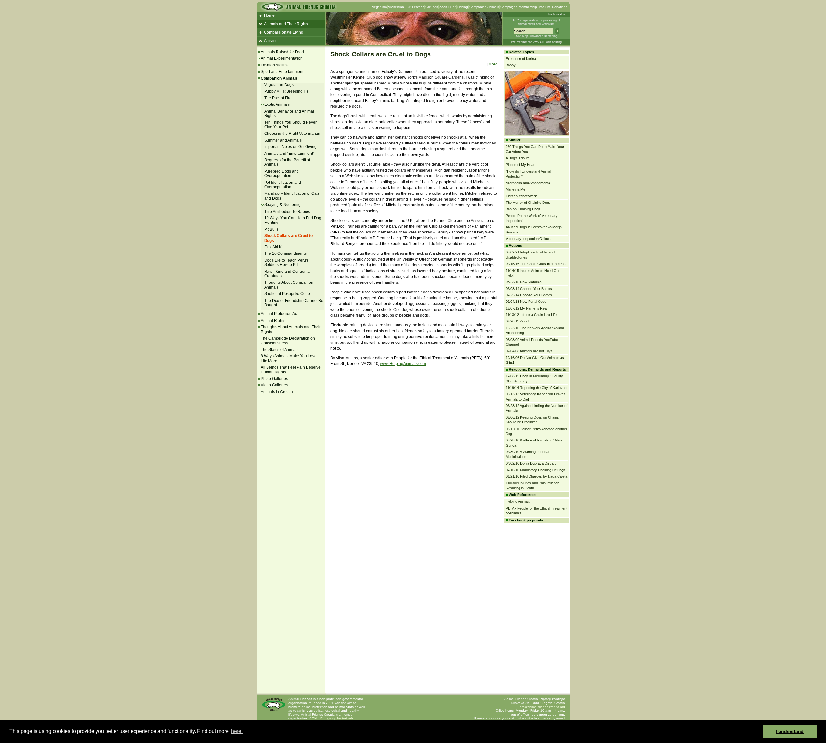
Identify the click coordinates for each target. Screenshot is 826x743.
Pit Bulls (271, 229)
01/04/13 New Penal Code (526, 301)
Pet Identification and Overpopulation (282, 184)
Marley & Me (515, 189)
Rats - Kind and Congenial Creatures (287, 273)
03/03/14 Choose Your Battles (529, 289)
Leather (418, 7)
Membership (528, 7)
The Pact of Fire (278, 98)
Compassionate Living (283, 32)
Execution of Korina (521, 59)
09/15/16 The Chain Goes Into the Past (536, 264)
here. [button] (237, 731)
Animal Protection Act (279, 314)
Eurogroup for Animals (336, 718)
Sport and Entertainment (282, 71)
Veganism (379, 7)
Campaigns (508, 7)
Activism (271, 40)
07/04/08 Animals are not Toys (529, 351)
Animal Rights (273, 320)
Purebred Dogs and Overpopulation (281, 173)
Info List (544, 7)
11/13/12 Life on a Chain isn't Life (531, 315)
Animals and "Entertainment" (289, 153)
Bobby (511, 65)
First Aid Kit (274, 247)
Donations (559, 7)
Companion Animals (484, 7)
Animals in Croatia (277, 392)
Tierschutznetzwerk (521, 196)
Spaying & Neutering (282, 205)
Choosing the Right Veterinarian (292, 133)
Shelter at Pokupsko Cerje (287, 294)
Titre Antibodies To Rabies (287, 211)
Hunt (452, 7)
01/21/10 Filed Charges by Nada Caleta (536, 476)
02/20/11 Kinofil (517, 321)
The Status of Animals (279, 349)
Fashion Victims (274, 65)
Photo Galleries (274, 378)
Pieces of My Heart (521, 165)
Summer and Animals (283, 140)
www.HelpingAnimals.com (403, 364)
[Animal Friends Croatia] (298, 9)
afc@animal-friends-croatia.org (542, 706)
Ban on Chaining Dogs (523, 209)
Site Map (522, 36)
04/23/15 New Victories (524, 282)
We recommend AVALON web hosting (536, 42)
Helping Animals (518, 501)
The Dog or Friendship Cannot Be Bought (293, 302)
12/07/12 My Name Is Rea (526, 308)
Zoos (443, 7)
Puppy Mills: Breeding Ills (286, 91)
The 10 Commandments (285, 253)
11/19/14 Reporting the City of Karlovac (536, 388)
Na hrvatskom (557, 14)
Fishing (462, 7)
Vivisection (396, 7)
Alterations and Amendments (528, 183)
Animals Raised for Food (282, 52)
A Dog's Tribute (517, 158)
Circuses (431, 7)
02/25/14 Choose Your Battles (529, 295)
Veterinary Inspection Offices (528, 239)
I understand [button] (790, 731)
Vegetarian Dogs (279, 85)
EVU (315, 718)
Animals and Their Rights (286, 24)
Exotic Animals (277, 104)
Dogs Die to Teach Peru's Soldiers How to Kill (286, 262)
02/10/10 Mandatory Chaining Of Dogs (536, 470)
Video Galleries (274, 385)
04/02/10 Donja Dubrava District (531, 463)
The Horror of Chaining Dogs (528, 202)
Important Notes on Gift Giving (290, 146)
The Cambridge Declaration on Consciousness (288, 340)
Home (269, 15)
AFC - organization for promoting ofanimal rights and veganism (536, 22)
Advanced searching (543, 36)
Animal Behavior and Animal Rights (289, 113)
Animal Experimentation (282, 58)
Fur (408, 7)
